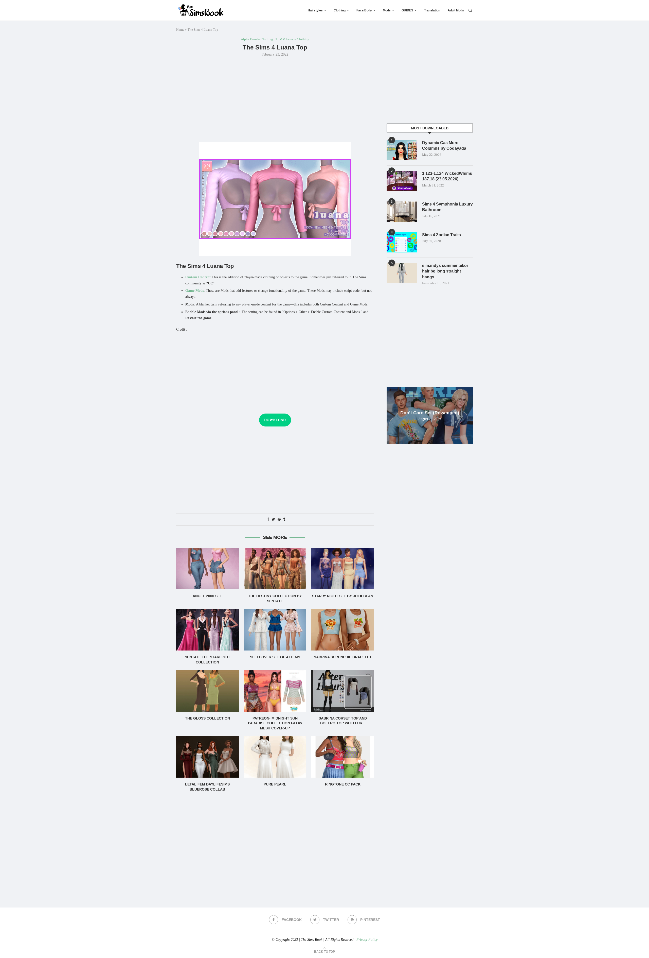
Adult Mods (456, 10)
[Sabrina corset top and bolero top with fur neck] (342, 690)
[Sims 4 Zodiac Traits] (402, 242)
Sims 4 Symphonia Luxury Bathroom (447, 207)
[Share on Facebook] (268, 520)
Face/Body (364, 10)
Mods (387, 10)
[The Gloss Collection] (207, 690)
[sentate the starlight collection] (207, 630)
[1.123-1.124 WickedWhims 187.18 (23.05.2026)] (402, 181)
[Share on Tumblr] (284, 520)
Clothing (340, 10)
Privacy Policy (366, 940)
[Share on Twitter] (273, 520)
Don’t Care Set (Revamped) (429, 412)
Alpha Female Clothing (257, 39)
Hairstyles (315, 10)
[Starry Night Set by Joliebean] (342, 568)
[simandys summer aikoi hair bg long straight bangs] (402, 273)
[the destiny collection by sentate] (275, 568)
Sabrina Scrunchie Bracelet (343, 657)
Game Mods (194, 291)
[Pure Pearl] (275, 756)
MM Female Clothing (294, 39)
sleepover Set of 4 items (275, 657)
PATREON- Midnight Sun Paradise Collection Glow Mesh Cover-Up (275, 723)
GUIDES (407, 10)
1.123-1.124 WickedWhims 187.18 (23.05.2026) (447, 176)
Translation (432, 10)
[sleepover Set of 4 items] (275, 630)
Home (180, 29)
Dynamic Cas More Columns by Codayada (444, 145)
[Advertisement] (275, 98)
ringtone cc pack (342, 784)
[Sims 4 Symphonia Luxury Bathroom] (402, 211)
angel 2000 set (207, 596)
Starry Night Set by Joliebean (342, 596)
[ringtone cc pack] (342, 756)
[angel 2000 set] (207, 568)
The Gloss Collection (207, 718)
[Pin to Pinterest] (279, 520)
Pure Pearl (275, 784)
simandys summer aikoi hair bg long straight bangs (445, 271)
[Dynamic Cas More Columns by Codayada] (402, 150)
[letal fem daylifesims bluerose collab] (207, 756)
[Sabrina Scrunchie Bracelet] (342, 630)
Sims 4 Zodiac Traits (441, 235)
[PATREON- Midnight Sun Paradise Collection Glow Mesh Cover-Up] (275, 690)
